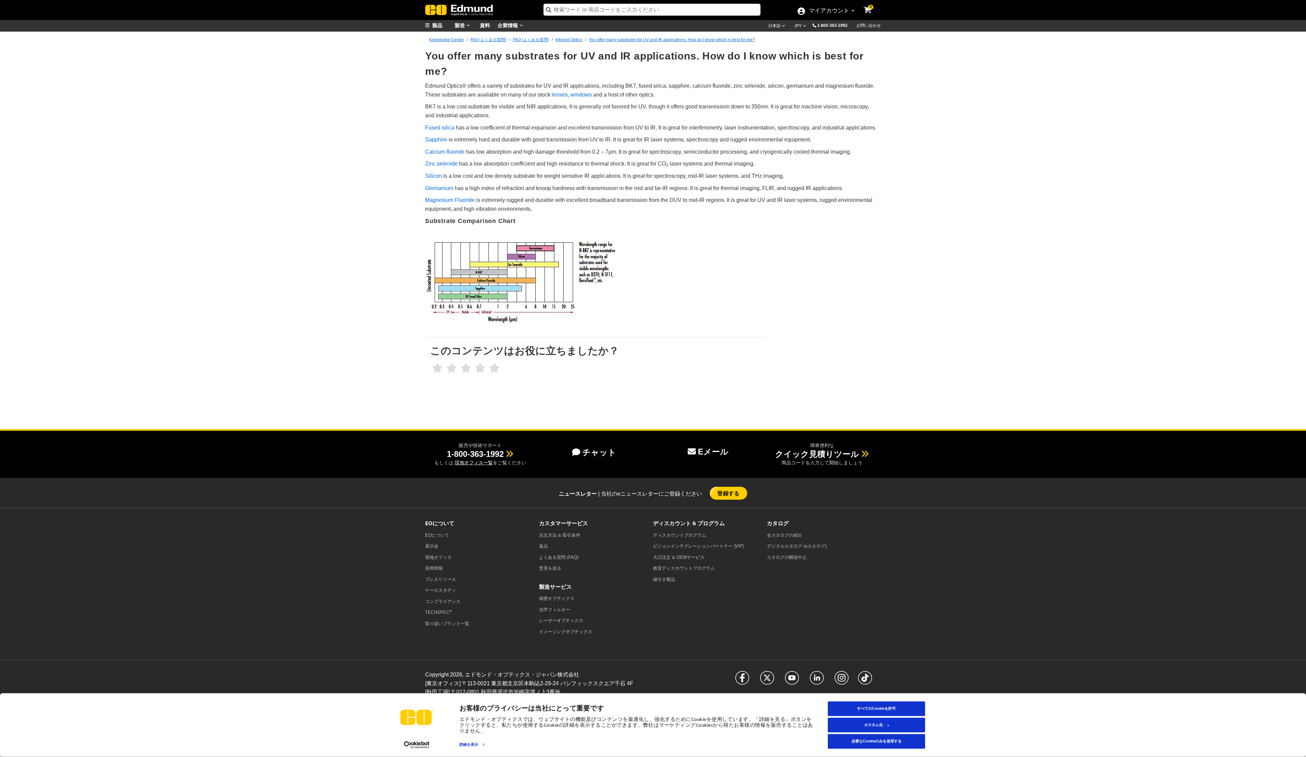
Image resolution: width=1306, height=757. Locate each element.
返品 (543, 546)
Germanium (439, 188)
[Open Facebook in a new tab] (742, 681)
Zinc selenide (441, 164)
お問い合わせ (868, 25)
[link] (872, 5)
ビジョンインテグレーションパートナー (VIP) (698, 546)
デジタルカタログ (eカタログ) (796, 546)
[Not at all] (437, 368)
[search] (651, 10)
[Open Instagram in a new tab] (841, 681)
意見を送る (550, 568)
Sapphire (436, 139)
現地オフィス (438, 557)
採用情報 (434, 568)
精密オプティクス (556, 598)
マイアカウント (829, 11)
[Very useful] (494, 368)
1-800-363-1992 (832, 25)
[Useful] (480, 368)
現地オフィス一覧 (474, 462)
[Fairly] (466, 368)
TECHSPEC (438, 612)
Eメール (713, 451)
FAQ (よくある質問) (488, 39)
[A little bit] (452, 368)
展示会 (431, 546)
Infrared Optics (568, 39)
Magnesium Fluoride (450, 200)
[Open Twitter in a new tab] (767, 681)
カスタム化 (873, 725)
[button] (835, 25)
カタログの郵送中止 (787, 557)
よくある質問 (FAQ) (559, 557)
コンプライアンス (443, 601)
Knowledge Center (446, 39)
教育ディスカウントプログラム (684, 568)
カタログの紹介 (784, 535)
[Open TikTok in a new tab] (865, 681)
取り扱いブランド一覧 (447, 623)
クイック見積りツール (817, 454)
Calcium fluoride (445, 152)
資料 (485, 25)
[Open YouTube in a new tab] (792, 681)
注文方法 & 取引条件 (559, 535)
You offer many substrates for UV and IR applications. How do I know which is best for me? (672, 39)
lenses (560, 95)
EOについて (437, 535)
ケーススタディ (440, 590)
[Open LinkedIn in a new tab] (816, 681)
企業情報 (508, 25)
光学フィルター (554, 609)
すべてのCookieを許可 (876, 708)
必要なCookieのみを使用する (877, 741)
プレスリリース (440, 579)
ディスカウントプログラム (679, 535)
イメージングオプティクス (565, 631)
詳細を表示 (469, 745)
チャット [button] (599, 452)
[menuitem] (442, 25)
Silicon (433, 176)
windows (581, 95)
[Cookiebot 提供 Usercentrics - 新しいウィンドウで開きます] (417, 745)
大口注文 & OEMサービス (678, 557)
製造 (460, 25)
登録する (728, 493)
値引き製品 (664, 579)
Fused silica (439, 128)
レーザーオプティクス (561, 620)
